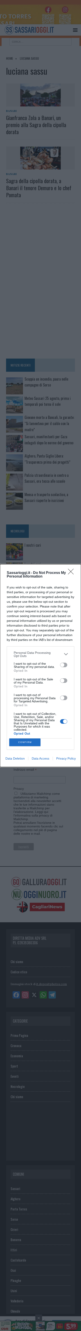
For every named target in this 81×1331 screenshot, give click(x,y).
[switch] (63, 665)
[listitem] (40, 654)
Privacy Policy (66, 758)
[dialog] (40, 665)
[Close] (72, 573)
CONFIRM (25, 742)
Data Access (40, 758)
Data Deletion (15, 758)
